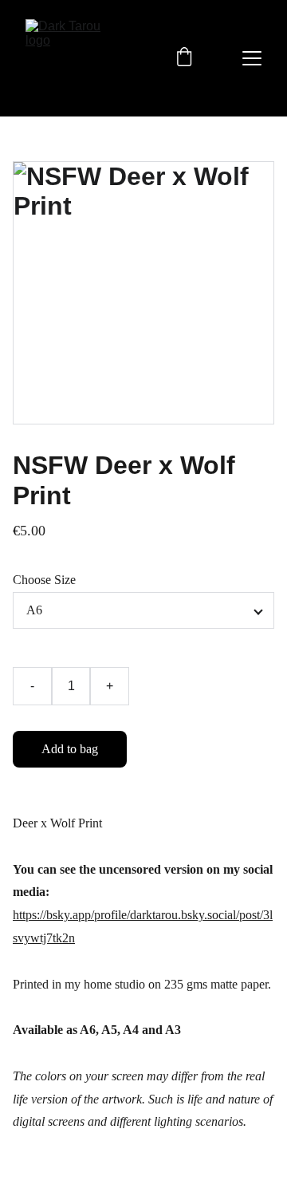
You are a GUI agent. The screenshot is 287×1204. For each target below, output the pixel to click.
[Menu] (251, 58)
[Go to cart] (184, 58)
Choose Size (44, 579)
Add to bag (69, 749)
